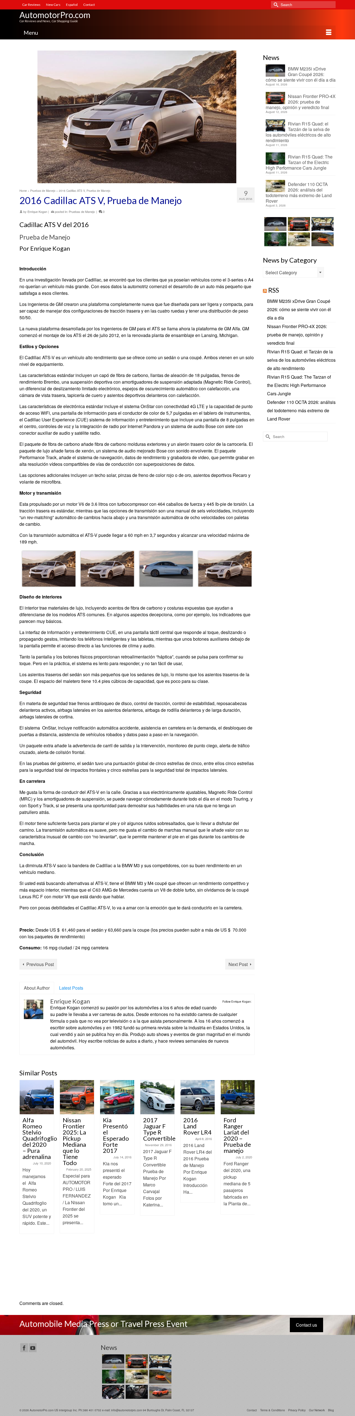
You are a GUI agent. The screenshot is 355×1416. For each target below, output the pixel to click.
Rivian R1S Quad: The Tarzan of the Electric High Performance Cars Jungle (299, 162)
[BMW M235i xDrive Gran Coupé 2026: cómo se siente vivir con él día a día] (274, 224)
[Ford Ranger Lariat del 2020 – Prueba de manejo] (198, 1097)
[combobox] (293, 272)
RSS (273, 290)
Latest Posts (71, 988)
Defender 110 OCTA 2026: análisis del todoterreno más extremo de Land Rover (299, 192)
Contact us (306, 1325)
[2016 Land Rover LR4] (157, 1097)
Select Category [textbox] (281, 272)
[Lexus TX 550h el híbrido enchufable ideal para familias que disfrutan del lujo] (112, 1392)
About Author (37, 988)
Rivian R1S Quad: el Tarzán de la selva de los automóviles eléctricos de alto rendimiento (298, 131)
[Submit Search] (275, 4)
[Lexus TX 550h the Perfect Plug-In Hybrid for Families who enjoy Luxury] (136, 1392)
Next (250, 1187)
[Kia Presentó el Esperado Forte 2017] (77, 1097)
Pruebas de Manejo (82, 211)
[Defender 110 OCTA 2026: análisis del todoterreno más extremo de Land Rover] (298, 239)
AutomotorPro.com (54, 15)
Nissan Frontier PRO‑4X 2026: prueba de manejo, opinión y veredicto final (301, 101)
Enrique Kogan (37, 211)
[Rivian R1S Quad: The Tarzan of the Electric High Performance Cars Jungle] (274, 239)
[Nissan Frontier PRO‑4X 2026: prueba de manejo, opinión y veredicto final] (298, 224)
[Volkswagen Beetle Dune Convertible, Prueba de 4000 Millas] (238, 1097)
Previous (24, 1187)
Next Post (238, 964)
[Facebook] (24, 1347)
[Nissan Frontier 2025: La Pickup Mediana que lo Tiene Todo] (37, 1097)
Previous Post (40, 964)
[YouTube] (33, 1347)
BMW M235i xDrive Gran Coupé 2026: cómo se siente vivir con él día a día (301, 74)
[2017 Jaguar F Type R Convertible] (117, 1097)
